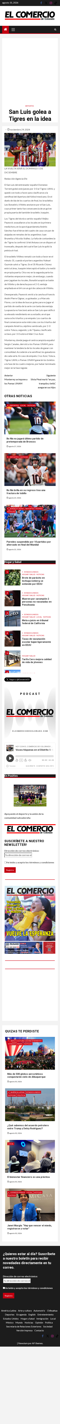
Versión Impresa (24, 1330)
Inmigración (42, 1318)
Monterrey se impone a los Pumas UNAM (15, 379)
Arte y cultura (17, 1041)
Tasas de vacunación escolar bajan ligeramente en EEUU (36, 623)
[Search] (55, 29)
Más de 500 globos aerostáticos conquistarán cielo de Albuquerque (26, 1075)
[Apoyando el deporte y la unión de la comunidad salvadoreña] (30, 795)
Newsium (23, 1343)
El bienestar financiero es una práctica (28, 1177)
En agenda (21, 1314)
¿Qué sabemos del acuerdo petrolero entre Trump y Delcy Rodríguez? (28, 1127)
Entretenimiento (34, 1041)
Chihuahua (52, 1310)
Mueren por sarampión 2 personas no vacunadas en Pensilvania (37, 583)
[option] (30, 581)
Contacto (39, 1330)
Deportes (29, 106)
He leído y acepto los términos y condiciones (30, 862)
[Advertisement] (30, 68)
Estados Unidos (31, 574)
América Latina (17, 509)
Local (23, 405)
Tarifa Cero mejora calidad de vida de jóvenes (37, 642)
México (10, 1322)
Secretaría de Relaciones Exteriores (23, 1326)
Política (21, 1095)
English (32, 1314)
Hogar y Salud (28, 576)
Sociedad (47, 1326)
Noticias (31, 405)
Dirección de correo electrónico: (21, 850)
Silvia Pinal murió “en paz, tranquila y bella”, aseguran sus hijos (43, 381)
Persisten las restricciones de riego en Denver (36, 661)
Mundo (39, 509)
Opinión (39, 1322)
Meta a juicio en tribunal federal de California (35, 603)
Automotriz (39, 1310)
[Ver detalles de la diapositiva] (30, 919)
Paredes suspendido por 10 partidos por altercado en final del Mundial (29, 543)
